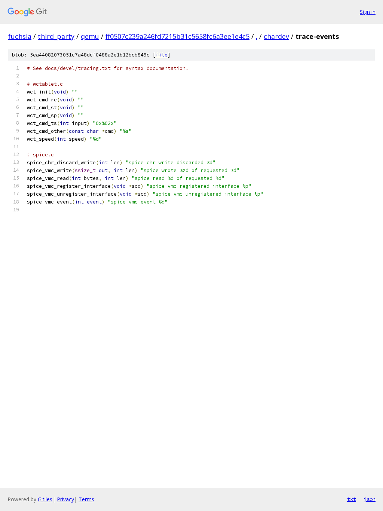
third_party (56, 36)
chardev (276, 36)
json (370, 499)
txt (351, 499)
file (162, 55)
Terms (86, 499)
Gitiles (45, 499)
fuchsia (19, 36)
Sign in (368, 11)
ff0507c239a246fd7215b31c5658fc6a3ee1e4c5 (177, 36)
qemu (90, 36)
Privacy (65, 499)
